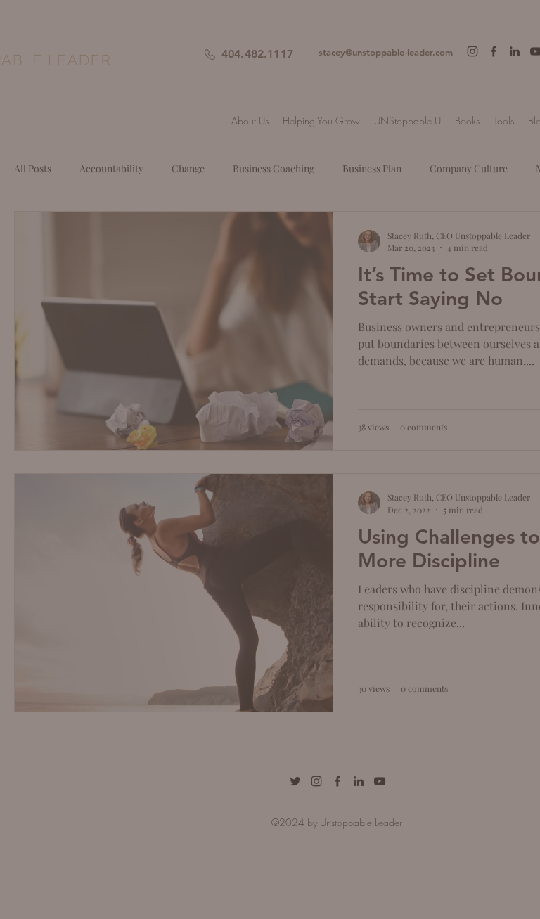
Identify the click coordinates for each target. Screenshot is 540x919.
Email (116, 421)
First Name (129, 347)
